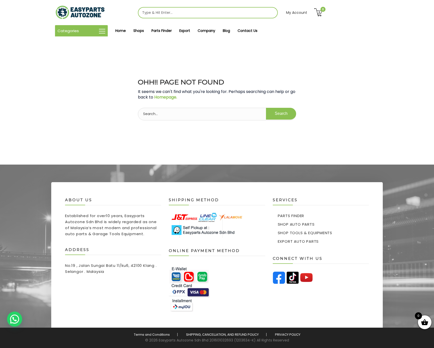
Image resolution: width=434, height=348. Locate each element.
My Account (296, 12)
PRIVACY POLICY (287, 334)
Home (120, 30)
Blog (226, 30)
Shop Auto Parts (296, 224)
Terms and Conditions (152, 334)
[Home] (80, 12)
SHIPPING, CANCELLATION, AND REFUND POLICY (222, 334)
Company (206, 30)
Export (184, 30)
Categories (68, 30)
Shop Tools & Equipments (305, 232)
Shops (138, 30)
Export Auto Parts (298, 241)
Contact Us (247, 30)
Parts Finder (161, 30)
